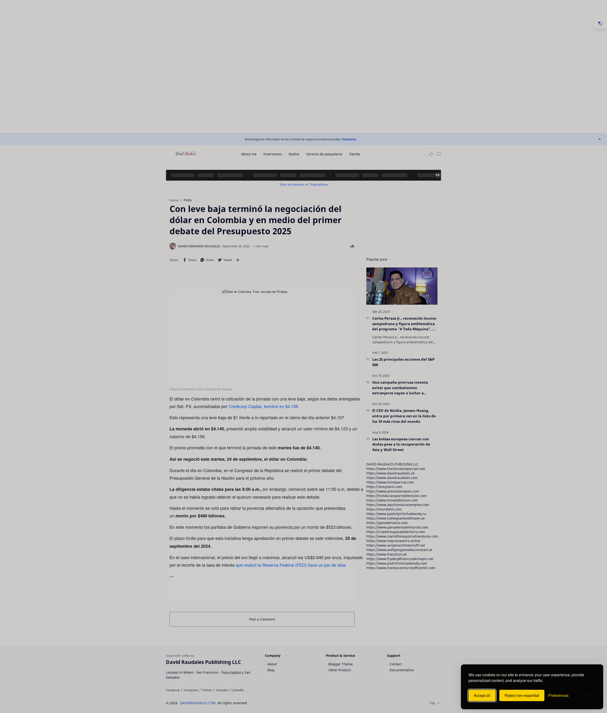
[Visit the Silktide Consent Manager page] (590, 695)
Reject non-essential (522, 695)
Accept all (482, 695)
